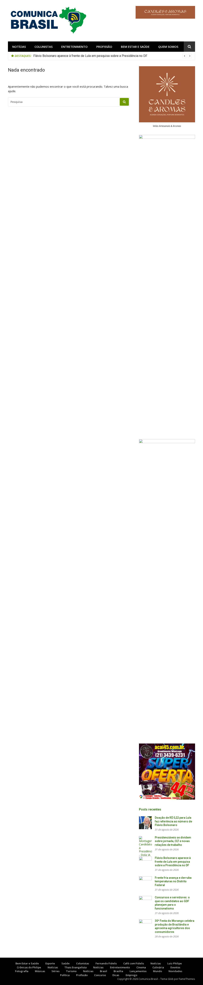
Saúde (65, 963)
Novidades (175, 971)
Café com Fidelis (133, 963)
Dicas (115, 975)
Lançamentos (138, 971)
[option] (112, 56)
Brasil (103, 971)
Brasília (118, 971)
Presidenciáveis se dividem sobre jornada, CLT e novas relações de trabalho (173, 841)
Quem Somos (168, 47)
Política (65, 975)
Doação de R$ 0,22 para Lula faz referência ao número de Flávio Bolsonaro (173, 821)
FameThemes (187, 979)
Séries (55, 971)
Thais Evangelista (75, 967)
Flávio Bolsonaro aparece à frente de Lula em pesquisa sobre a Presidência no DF (90, 56)
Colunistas (43, 47)
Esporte (50, 963)
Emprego (131, 975)
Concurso (100, 975)
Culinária (158, 967)
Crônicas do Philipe (29, 967)
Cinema (141, 967)
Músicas (40, 971)
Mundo (157, 971)
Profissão (104, 47)
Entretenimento (74, 47)
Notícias (19, 47)
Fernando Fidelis (106, 963)
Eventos (175, 967)
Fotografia (21, 971)
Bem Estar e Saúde (135, 47)
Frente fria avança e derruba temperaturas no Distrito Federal (173, 881)
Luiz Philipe (174, 963)
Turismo (71, 971)
